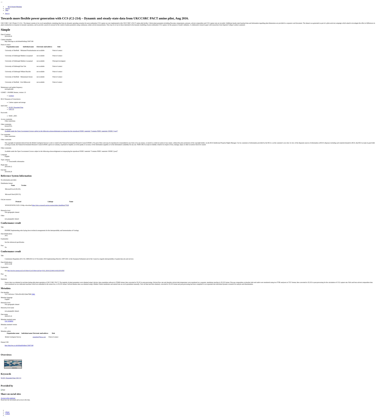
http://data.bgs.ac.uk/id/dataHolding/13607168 (19, 345)
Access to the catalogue (8, 398)
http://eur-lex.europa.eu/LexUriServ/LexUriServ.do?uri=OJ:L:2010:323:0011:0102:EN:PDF (35, 270)
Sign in (7, 13)
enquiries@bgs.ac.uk (39, 337)
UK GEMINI (9, 321)
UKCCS (11, 109)
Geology (11, 96)
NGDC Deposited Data (16, 107)
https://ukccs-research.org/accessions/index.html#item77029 (50, 205)
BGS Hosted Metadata (15, 7)
